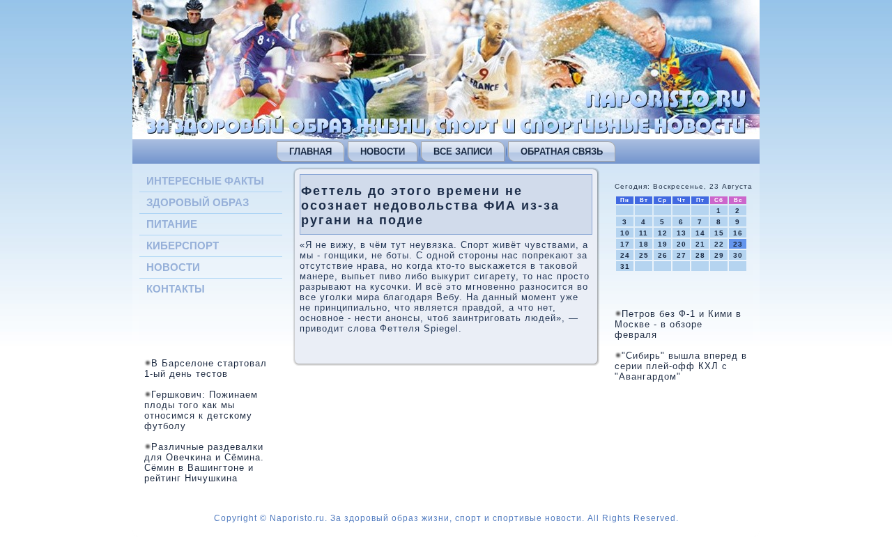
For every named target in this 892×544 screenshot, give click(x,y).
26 (663, 255)
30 (738, 255)
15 (719, 233)
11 (643, 233)
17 (625, 244)
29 (719, 255)
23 (738, 244)
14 (700, 233)
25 (644, 255)
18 (644, 244)
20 (681, 244)
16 (738, 233)
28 (700, 255)
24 (625, 255)
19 (663, 244)
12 (663, 233)
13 (681, 233)
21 (700, 244)
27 (681, 255)
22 (719, 244)
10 (625, 233)
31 (625, 266)
